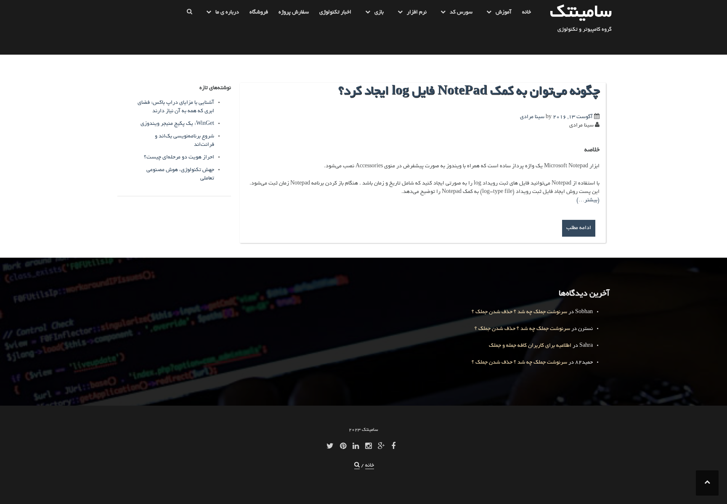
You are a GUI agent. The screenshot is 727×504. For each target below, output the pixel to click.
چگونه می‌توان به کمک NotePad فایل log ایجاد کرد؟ (469, 92)
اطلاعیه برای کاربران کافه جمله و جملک (530, 346)
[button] (189, 14)
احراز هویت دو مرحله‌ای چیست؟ (179, 158)
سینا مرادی (532, 117)
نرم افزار (417, 13)
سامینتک (581, 13)
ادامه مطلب (578, 228)
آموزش (504, 13)
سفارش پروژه (294, 13)
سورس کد (461, 13)
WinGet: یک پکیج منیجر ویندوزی (177, 124)
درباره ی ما (227, 13)
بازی (379, 13)
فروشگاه (258, 13)
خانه (526, 13)
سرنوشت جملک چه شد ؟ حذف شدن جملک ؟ (519, 312)
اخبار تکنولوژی (335, 13)
